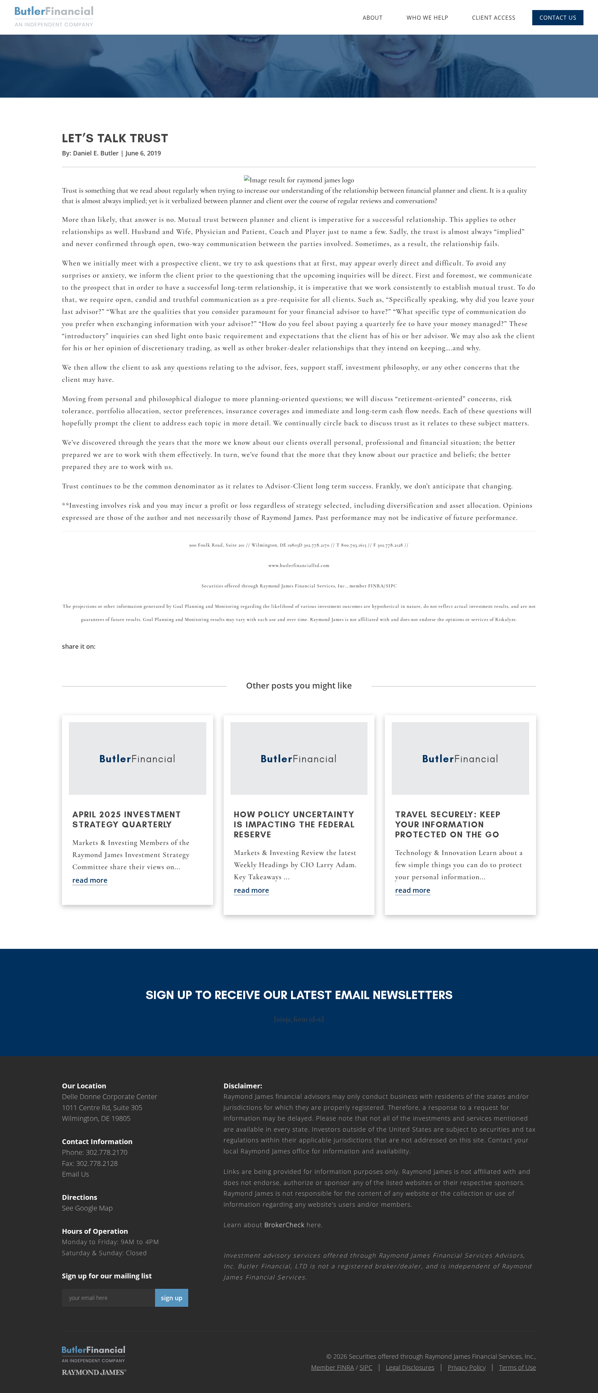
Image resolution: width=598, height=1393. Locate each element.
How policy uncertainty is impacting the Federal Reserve (294, 824)
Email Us (75, 1174)
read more (90, 880)
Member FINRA (332, 1367)
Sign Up (171, 1298)
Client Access (494, 17)
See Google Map (87, 1208)
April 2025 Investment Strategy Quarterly (126, 819)
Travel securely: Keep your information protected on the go (448, 824)
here (292, 1225)
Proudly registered (551, 1388)
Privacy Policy (467, 1367)
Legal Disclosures (410, 1367)
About (373, 17)
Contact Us (558, 17)
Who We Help (427, 17)
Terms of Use (517, 1367)
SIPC (366, 1367)
